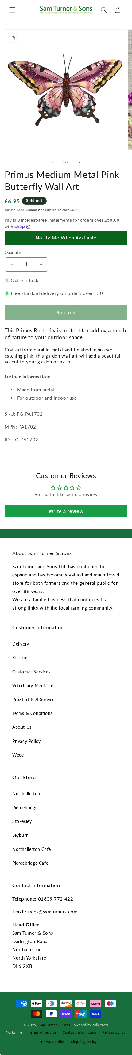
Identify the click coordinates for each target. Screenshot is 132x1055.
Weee (18, 755)
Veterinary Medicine (32, 685)
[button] (12, 10)
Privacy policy (53, 1042)
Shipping (33, 209)
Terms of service (42, 1032)
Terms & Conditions (32, 713)
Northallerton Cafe (31, 849)
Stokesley (22, 821)
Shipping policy (84, 1042)
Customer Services (31, 671)
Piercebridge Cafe (30, 863)
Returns (20, 657)
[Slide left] (52, 162)
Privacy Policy (26, 741)
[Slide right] (79, 162)
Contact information (79, 1032)
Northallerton (26, 793)
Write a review (66, 511)
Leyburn (20, 835)
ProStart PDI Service (33, 699)
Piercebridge (24, 807)
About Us (22, 727)
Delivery (20, 643)
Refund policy (114, 1032)
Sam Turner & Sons (54, 1025)
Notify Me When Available (66, 237)
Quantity (13, 252)
